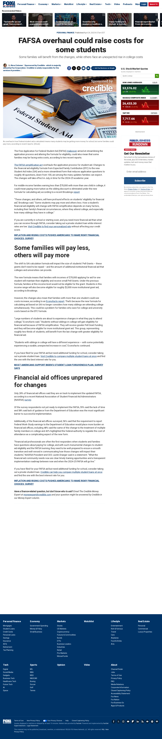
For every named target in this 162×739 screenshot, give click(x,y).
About (114, 664)
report (77, 192)
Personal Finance (25, 4)
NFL (31, 669)
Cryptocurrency (63, 632)
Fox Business (9, 4)
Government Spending (39, 626)
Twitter (74, 68)
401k (5, 644)
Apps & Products (117, 706)
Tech (107, 4)
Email (88, 68)
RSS (142, 721)
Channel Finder (117, 669)
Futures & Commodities (66, 635)
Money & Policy (36, 629)
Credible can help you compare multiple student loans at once (71, 472)
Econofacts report (55, 301)
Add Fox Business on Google (105, 68)
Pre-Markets (62, 653)
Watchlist (68, 4)
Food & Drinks (116, 641)
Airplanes (115, 638)
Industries (61, 647)
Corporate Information (120, 687)
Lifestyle (80, 4)
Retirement (7, 647)
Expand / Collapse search (137, 4)
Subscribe (140, 180)
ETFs (59, 641)
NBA (32, 672)
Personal (141, 626)
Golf (31, 687)
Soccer (33, 684)
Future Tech (8, 684)
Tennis (32, 690)
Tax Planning (8, 650)
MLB (32, 675)
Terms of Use (145, 189)
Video (117, 4)
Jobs (113, 672)
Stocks (60, 626)
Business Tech (9, 678)
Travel (113, 632)
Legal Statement (32, 726)
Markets (56, 4)
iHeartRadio (157, 721)
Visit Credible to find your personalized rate (49, 226)
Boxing (32, 681)
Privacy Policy (132, 189)
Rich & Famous (117, 629)
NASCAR (33, 678)
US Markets (61, 629)
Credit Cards (8, 632)
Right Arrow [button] (157, 19)
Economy (42, 4)
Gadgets (6, 675)
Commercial (143, 629)
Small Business (36, 632)
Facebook (69, 68)
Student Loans (9, 629)
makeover (72, 151)
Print (84, 68)
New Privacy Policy (33, 721)
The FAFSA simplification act (28, 165)
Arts (112, 644)
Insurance (7, 641)
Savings (6, 638)
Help (66, 721)
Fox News (115, 697)
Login (143, 4)
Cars (113, 635)
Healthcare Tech (9, 681)
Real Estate (95, 4)
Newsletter (147, 721)
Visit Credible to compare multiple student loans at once (68, 356)
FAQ (112, 681)
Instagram (123, 721)
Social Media (8, 672)
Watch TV (154, 4)
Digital (5, 669)
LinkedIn (138, 721)
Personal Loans (9, 635)
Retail (59, 650)
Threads (79, 68)
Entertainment (117, 626)
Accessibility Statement (120, 693)
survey (27, 400)
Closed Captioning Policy (120, 690)
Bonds (59, 638)
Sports (33, 664)
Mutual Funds (62, 656)
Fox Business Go (117, 703)
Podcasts (127, 4)
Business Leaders (64, 644)
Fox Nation (115, 700)
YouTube (128, 721)
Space (5, 690)
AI (4, 687)
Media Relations (117, 684)
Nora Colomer (17, 65)
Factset (78, 723)
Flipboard (133, 721)
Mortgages (7, 626)
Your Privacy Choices (54, 721)
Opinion (61, 664)
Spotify (152, 721)
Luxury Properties (145, 632)
